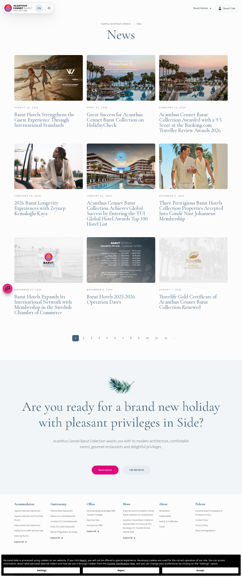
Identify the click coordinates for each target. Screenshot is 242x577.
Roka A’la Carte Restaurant (63, 526)
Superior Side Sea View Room (27, 510)
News (139, 23)
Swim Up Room (21, 535)
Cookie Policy (201, 520)
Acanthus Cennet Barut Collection (116, 23)
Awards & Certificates (168, 521)
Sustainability (165, 516)
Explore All (19, 541)
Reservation (105, 470)
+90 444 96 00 (136, 470)
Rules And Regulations (205, 530)
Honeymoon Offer (95, 525)
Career (162, 526)
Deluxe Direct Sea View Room (27, 525)
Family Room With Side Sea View (28, 530)
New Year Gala (93, 520)
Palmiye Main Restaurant (62, 510)
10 (147, 338)
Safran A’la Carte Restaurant (63, 516)
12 (165, 338)
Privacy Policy (201, 525)
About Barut (164, 510)
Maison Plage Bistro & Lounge (64, 532)
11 (156, 338)
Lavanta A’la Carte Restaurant (64, 521)
